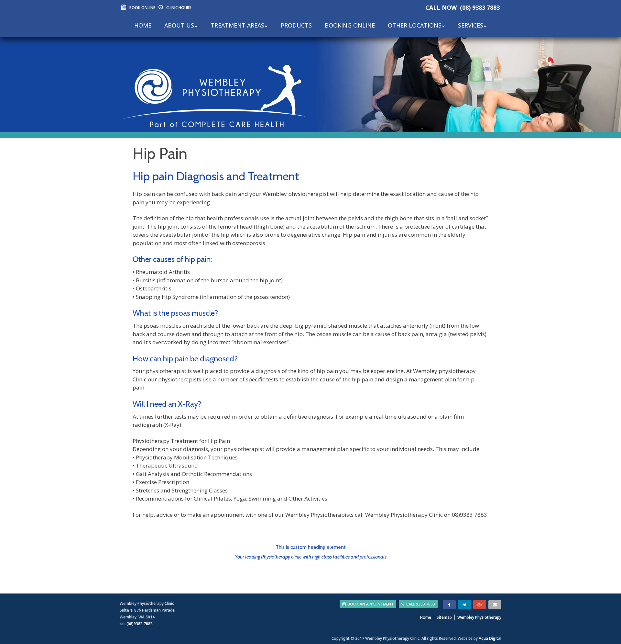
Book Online (142, 7)
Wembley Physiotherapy (479, 617)
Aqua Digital (490, 638)
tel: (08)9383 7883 (136, 624)
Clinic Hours (178, 7)
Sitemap (444, 617)
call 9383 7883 (420, 604)
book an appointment (371, 604)
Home (425, 617)
